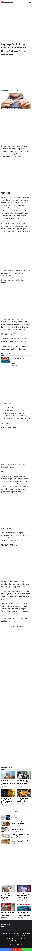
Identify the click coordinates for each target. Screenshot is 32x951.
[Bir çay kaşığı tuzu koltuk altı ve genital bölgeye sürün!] (5, 836)
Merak (12, 626)
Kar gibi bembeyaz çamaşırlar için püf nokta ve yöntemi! (20, 828)
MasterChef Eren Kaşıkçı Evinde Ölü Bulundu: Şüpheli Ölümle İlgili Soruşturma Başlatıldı (24, 896)
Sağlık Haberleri (6, 90)
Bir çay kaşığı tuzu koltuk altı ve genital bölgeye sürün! (20, 835)
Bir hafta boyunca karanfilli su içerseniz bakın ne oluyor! (19, 822)
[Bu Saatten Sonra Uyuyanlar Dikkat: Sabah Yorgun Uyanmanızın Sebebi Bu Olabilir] (8, 793)
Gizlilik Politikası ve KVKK (13, 938)
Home (3, 40)
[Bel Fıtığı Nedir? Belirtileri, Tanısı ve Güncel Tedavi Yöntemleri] (8, 888)
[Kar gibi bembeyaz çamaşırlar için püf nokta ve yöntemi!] (5, 829)
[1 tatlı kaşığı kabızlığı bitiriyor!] (5, 817)
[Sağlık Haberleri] (7, 2)
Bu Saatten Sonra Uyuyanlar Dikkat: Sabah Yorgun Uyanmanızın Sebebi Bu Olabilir (8, 801)
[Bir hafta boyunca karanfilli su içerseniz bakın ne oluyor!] (5, 823)
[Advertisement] (16, 22)
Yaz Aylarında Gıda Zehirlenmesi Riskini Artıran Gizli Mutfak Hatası (22, 783)
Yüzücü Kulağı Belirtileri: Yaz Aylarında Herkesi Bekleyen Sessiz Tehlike (20, 361)
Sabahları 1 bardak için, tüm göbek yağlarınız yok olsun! (21, 840)
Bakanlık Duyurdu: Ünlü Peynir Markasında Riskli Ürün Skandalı (8, 914)
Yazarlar (15, 935)
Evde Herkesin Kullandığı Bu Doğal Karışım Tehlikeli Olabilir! (23, 800)
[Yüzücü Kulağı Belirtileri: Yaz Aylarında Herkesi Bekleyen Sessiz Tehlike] (5, 360)
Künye (19, 935)
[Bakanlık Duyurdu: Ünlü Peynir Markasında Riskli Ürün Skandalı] (8, 907)
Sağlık (7, 40)
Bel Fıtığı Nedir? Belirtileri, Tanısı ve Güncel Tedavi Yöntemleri (6, 896)
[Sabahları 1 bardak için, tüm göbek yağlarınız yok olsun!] (5, 841)
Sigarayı (20, 626)
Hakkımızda (9, 935)
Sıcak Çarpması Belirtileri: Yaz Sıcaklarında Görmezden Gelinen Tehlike (8, 783)
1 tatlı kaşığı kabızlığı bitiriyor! (19, 816)
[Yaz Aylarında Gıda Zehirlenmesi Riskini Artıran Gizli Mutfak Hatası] (24, 775)
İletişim (23, 935)
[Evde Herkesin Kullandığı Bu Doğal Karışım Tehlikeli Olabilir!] (24, 793)
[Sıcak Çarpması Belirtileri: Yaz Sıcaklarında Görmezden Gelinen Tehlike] (8, 775)
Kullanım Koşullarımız (16, 940)
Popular (16, 811)
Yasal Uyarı (22, 938)
